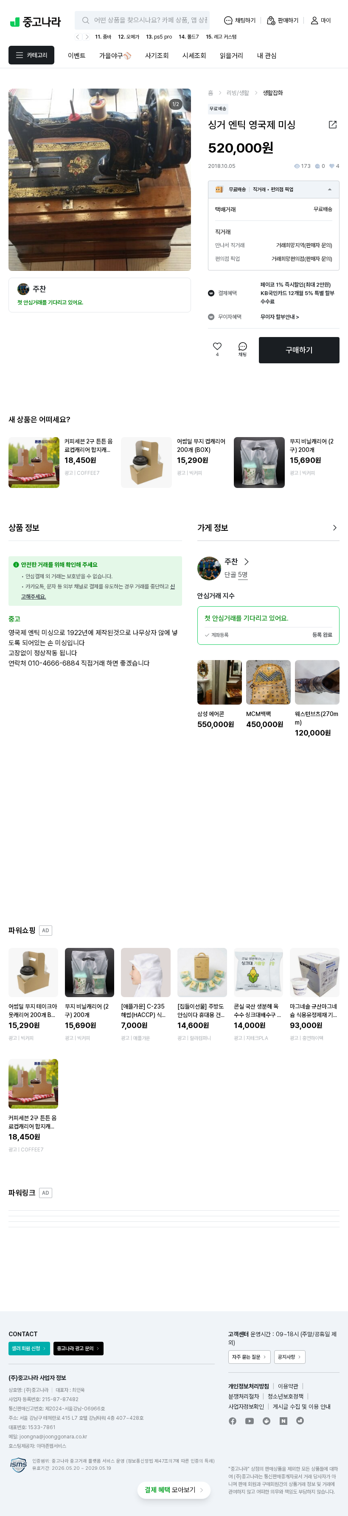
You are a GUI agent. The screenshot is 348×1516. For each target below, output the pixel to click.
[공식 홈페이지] (300, 1420)
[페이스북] (232, 1421)
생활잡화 (273, 92)
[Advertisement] (174, 831)
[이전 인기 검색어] (78, 37)
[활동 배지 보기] (246, 562)
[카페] (266, 1421)
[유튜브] (249, 1421)
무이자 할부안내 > (280, 317)
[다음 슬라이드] (175, 179)
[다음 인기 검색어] (86, 37)
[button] (333, 125)
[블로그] (283, 1421)
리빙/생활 (238, 92)
